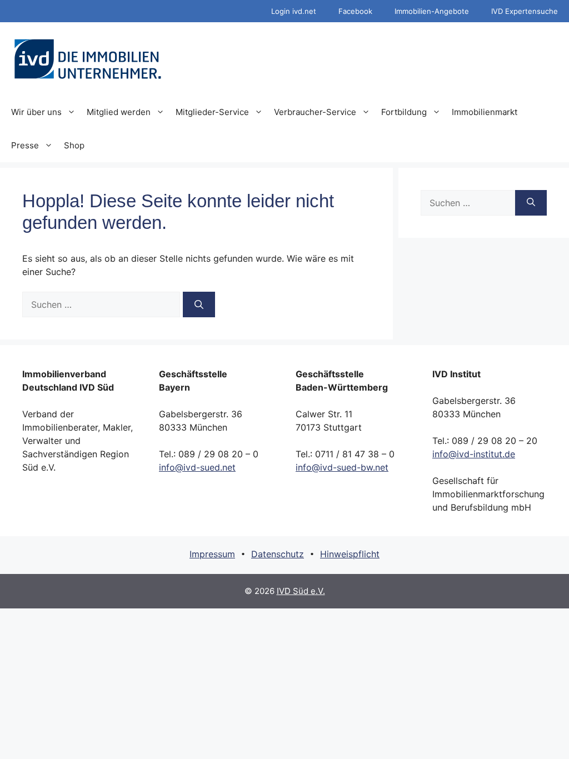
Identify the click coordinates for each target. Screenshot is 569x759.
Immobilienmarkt (484, 112)
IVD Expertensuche (524, 11)
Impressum (212, 554)
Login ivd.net (293, 11)
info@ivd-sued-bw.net (342, 467)
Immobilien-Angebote (432, 11)
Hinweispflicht (350, 554)
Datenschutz (277, 554)
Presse (25, 145)
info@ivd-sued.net (197, 467)
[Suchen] (199, 304)
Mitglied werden (119, 112)
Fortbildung (404, 112)
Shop (74, 145)
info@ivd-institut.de (473, 454)
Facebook (355, 11)
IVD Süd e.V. (301, 591)
